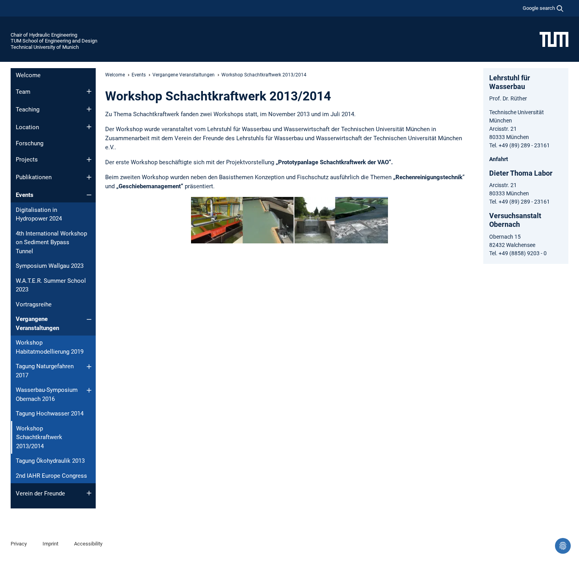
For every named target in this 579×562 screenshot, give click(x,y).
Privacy (19, 544)
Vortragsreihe (34, 304)
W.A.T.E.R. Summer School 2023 (51, 285)
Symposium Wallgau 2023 (50, 265)
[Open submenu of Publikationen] (89, 177)
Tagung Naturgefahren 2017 (45, 371)
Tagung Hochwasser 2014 (50, 413)
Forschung (29, 143)
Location (27, 127)
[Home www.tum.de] (554, 39)
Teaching (27, 109)
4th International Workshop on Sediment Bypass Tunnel (51, 242)
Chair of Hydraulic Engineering (44, 35)
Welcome (28, 75)
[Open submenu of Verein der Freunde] (89, 493)
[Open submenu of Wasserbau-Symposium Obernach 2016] (89, 390)
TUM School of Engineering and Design (54, 41)
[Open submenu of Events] (89, 195)
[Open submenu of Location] (89, 127)
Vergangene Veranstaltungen (37, 323)
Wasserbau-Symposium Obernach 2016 (47, 394)
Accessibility (88, 544)
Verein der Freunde (40, 493)
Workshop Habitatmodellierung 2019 (50, 347)
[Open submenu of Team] (89, 91)
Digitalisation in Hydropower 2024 (39, 214)
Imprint (50, 544)
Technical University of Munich (45, 47)
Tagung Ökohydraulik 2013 (50, 460)
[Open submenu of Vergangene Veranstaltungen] (89, 319)
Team (23, 91)
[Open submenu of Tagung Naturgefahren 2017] (89, 366)
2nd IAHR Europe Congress (51, 475)
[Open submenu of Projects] (89, 159)
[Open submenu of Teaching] (89, 109)
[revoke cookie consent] (563, 546)
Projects (27, 159)
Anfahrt (498, 159)
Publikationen (34, 177)
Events (24, 194)
